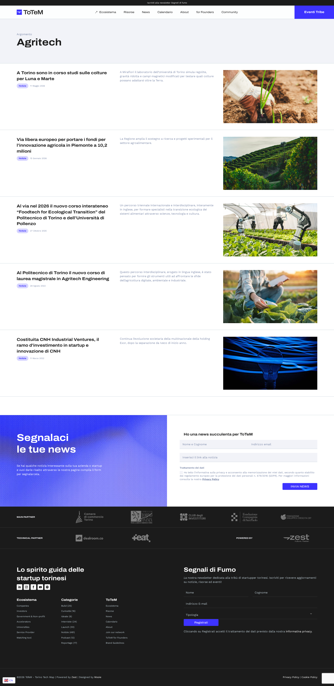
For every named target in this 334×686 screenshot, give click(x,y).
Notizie (22, 86)
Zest (74, 677)
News (146, 12)
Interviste (66, 621)
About (184, 12)
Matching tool (24, 637)
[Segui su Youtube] (40, 587)
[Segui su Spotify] (47, 587)
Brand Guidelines (115, 643)
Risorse (129, 12)
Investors (22, 611)
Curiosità (66, 611)
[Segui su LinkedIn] (19, 587)
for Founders (205, 12)
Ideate (64, 616)
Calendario (165, 12)
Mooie (97, 677)
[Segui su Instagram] (26, 587)
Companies (23, 605)
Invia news (300, 486)
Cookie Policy (309, 677)
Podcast (65, 637)
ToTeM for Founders (117, 637)
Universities (23, 627)
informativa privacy (299, 631)
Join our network (115, 632)
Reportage (67, 643)
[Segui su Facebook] (33, 587)
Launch (65, 627)
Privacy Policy (210, 479)
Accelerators (24, 621)
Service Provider (25, 632)
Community (229, 12)
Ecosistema (107, 12)
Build (64, 605)
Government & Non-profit (31, 616)
